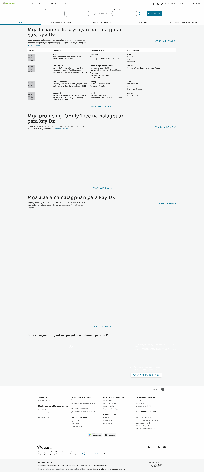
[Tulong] (162, 4)
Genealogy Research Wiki (143, 406)
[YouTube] (164, 447)
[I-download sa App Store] (110, 435)
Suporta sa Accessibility (45, 462)
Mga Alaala (43, 4)
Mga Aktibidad (66, 4)
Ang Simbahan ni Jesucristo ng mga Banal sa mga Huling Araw (106, 469)
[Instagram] (159, 447)
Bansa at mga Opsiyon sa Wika (98, 465)
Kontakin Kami (107, 420)
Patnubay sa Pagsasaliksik (143, 426)
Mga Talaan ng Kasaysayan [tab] (61, 22)
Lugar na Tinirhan (95, 10)
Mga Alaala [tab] (142, 22)
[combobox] (101, 13)
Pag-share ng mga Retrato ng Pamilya (147, 420)
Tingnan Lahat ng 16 (167, 203)
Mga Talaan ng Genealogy (143, 417)
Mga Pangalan (46, 10)
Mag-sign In (194, 4)
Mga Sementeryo (108, 400)
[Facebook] (149, 447)
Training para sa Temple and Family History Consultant (83, 411)
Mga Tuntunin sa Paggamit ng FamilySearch (51, 465)
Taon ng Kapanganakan (121, 10)
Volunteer (41, 415)
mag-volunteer (95, 454)
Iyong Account (107, 423)
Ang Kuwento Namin (44, 400)
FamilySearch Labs (43, 417)
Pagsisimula (139, 400)
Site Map (84, 465)
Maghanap (33, 4)
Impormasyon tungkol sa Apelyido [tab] (183, 22)
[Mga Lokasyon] (154, 4)
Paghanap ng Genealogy (110, 409)
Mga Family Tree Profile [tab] (102, 22)
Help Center (106, 417)
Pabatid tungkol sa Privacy (73, 465)
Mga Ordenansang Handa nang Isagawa (83, 403)
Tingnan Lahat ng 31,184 (165, 41)
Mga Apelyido (70, 10)
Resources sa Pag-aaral (143, 423)
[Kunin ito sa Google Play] (95, 435)
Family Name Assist (76, 406)
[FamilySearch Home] (10, 3)
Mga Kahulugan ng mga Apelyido (145, 428)
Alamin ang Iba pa (35, 45)
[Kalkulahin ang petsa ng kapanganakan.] (139, 13)
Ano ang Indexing (43, 412)
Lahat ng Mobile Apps (77, 426)
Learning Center (140, 403)
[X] (154, 447)
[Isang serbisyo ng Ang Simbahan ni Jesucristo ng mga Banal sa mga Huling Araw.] (157, 465)
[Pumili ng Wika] (158, 4)
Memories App (75, 424)
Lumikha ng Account (174, 4)
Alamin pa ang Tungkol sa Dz (146, 375)
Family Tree (23, 4)
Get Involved (53, 4)
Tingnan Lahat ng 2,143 (165, 127)
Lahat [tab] (20, 22)
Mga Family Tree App (77, 421)
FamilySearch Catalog (109, 403)
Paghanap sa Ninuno (109, 406)
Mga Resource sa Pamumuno (79, 409)
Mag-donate (86, 454)
